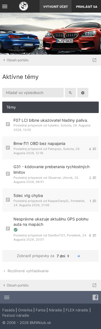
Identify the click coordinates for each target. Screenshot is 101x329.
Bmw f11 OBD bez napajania (39, 143)
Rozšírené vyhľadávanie (27, 271)
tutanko (53, 125)
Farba (40, 310)
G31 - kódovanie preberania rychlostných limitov (51, 169)
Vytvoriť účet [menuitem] (55, 6)
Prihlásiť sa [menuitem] (86, 6)
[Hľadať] (70, 92)
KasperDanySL (58, 201)
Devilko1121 (56, 235)
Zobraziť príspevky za (41, 255)
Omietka (25, 310)
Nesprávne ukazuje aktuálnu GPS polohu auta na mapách (50, 222)
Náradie (55, 310)
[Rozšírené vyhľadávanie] (82, 92)
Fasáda (8, 310)
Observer (54, 178)
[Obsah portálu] (23, 7)
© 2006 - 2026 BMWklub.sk (26, 322)
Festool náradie (15, 315)
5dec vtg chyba (28, 195)
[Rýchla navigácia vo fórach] (94, 60)
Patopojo (54, 149)
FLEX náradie (77, 310)
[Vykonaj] (78, 256)
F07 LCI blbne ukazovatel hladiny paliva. (50, 120)
